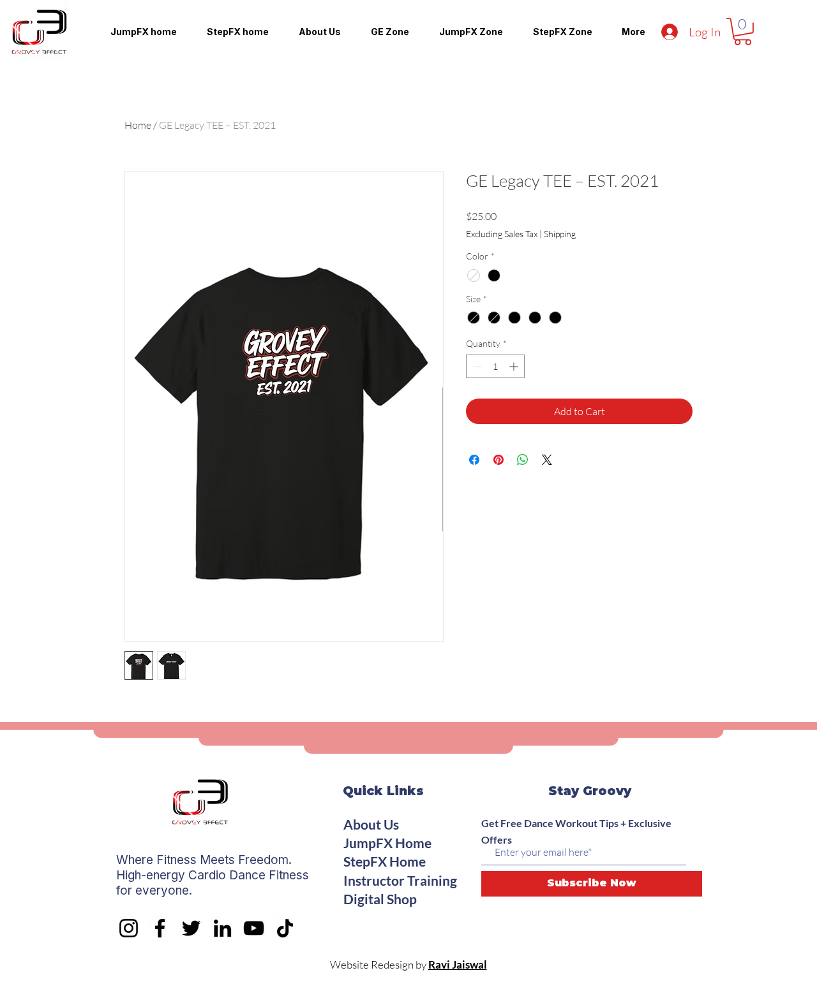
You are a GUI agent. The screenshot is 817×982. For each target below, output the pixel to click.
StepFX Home (384, 861)
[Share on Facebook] (474, 459)
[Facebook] (159, 928)
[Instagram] (128, 928)
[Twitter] (191, 928)
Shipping (560, 233)
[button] (742, 31)
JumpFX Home (387, 843)
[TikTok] (285, 928)
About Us (371, 824)
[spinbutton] (495, 366)
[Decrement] (476, 366)
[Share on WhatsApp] (522, 459)
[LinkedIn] (222, 928)
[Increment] (515, 366)
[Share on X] (547, 459)
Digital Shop (380, 899)
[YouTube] (253, 928)
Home (137, 125)
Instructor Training (400, 880)
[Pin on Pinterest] (498, 459)
